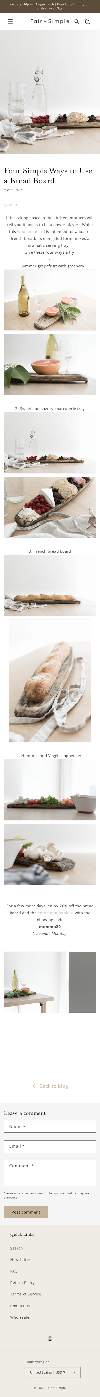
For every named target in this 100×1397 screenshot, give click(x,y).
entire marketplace (56, 912)
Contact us (20, 1305)
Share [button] (14, 204)
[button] (10, 21)
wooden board (31, 231)
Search (16, 1248)
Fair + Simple (56, 1388)
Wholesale (19, 1317)
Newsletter (20, 1259)
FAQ (14, 1271)
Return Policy (22, 1282)
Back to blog (53, 1086)
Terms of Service (25, 1294)
